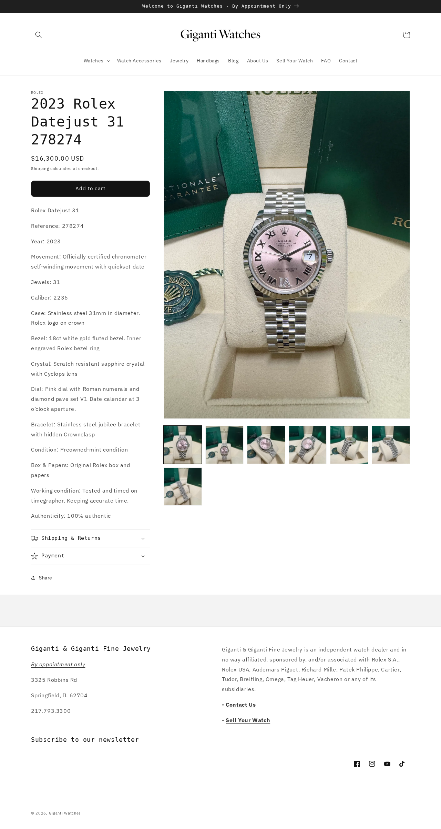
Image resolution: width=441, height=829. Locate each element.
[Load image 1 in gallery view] (183, 445)
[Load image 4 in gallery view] (308, 445)
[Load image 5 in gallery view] (349, 445)
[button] (38, 34)
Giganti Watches (65, 813)
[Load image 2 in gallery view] (224, 445)
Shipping (40, 168)
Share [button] (45, 578)
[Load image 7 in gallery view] (183, 486)
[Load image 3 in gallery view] (266, 445)
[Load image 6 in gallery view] (391, 445)
